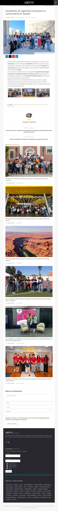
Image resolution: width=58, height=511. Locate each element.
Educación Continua (19, 489)
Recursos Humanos (47, 495)
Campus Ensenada (38, 484)
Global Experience (28, 104)
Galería (21, 491)
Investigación (9, 493)
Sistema (29, 497)
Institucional (39, 491)
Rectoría (39, 495)
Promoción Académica (31, 495)
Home (6, 5)
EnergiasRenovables (18, 104)
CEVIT (25, 486)
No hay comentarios (32, 17)
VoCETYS (14, 499)
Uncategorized (36, 497)
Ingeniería (20, 5)
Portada (43, 493)
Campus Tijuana (12, 5)
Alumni (21, 484)
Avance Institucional (28, 484)
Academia (16, 484)
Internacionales (26, 5)
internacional (44, 104)
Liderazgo (15, 493)
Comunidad (30, 486)
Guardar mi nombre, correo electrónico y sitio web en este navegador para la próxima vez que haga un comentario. (27, 418)
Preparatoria (9, 495)
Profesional (15, 495)
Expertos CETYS (9, 491)
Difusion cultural (9, 489)
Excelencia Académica (43, 489)
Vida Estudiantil (43, 497)
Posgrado (49, 493)
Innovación (33, 491)
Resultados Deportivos (11, 497)
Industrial (37, 104)
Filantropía (16, 491)
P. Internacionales (36, 493)
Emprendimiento (28, 489)
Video (50, 497)
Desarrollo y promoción (45, 486)
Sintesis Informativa (21, 497)
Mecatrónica (11, 106)
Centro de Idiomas (18, 486)
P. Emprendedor (27, 493)
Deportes (36, 486)
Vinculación (8, 499)
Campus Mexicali (11, 183)
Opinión (20, 493)
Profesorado (22, 495)
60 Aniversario (9, 484)
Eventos (35, 489)
